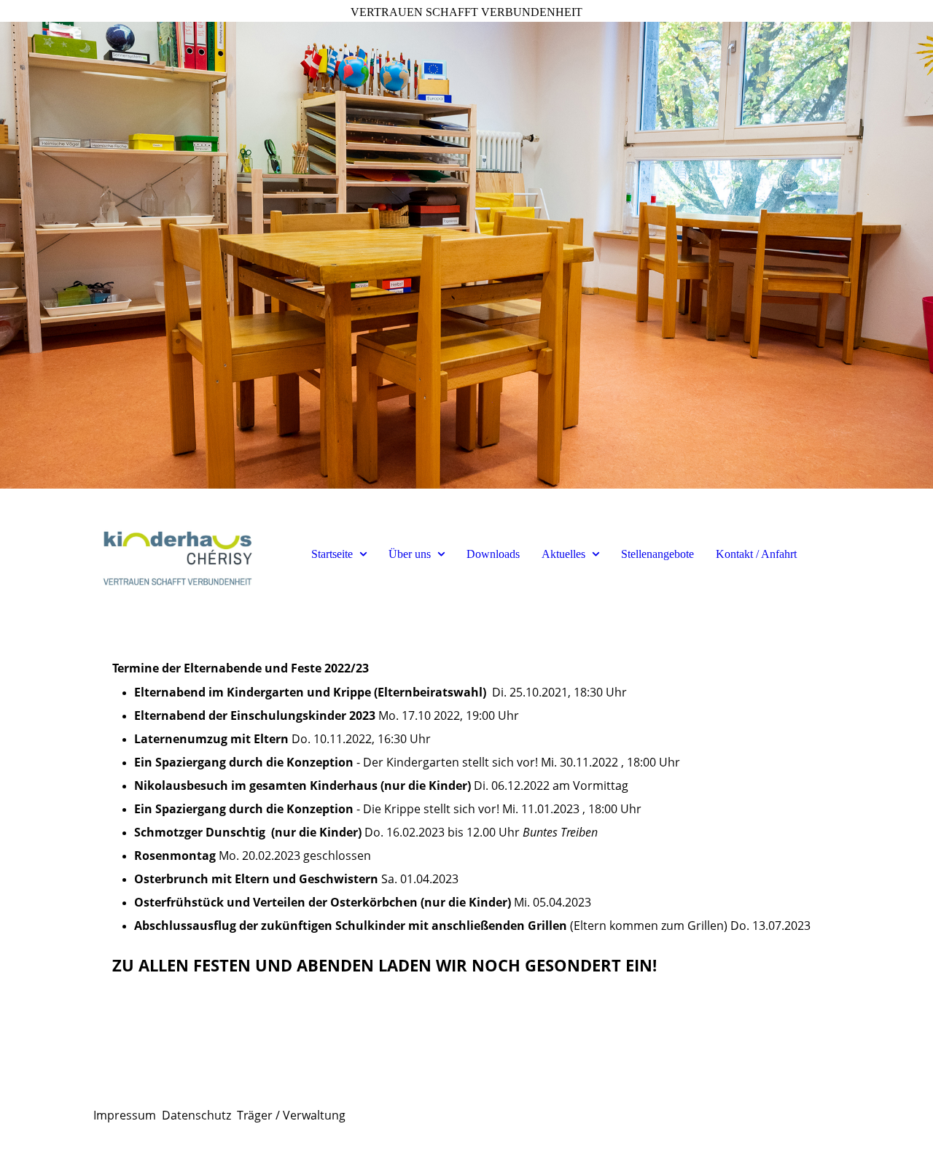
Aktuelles (563, 554)
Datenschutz (196, 1115)
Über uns (410, 554)
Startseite (332, 554)
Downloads (493, 554)
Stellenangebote (657, 554)
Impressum (124, 1115)
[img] (466, 255)
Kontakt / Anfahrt (756, 554)
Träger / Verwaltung (291, 1115)
